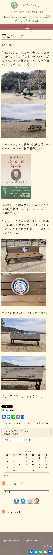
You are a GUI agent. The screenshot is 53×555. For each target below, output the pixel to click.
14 (14, 464)
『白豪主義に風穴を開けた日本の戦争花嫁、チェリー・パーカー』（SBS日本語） (25, 209)
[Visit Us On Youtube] (29, 504)
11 (39, 461)
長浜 (30, 423)
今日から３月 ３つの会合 (15, 431)
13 (7, 464)
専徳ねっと (17, 11)
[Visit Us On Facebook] (16, 504)
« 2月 (3, 475)
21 (14, 468)
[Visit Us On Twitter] (23, 504)
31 (33, 471)
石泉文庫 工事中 (12, 434)
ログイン (48, 546)
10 (33, 461)
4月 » (9, 475)
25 (39, 468)
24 (33, 468)
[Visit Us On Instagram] (36, 504)
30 (26, 471)
